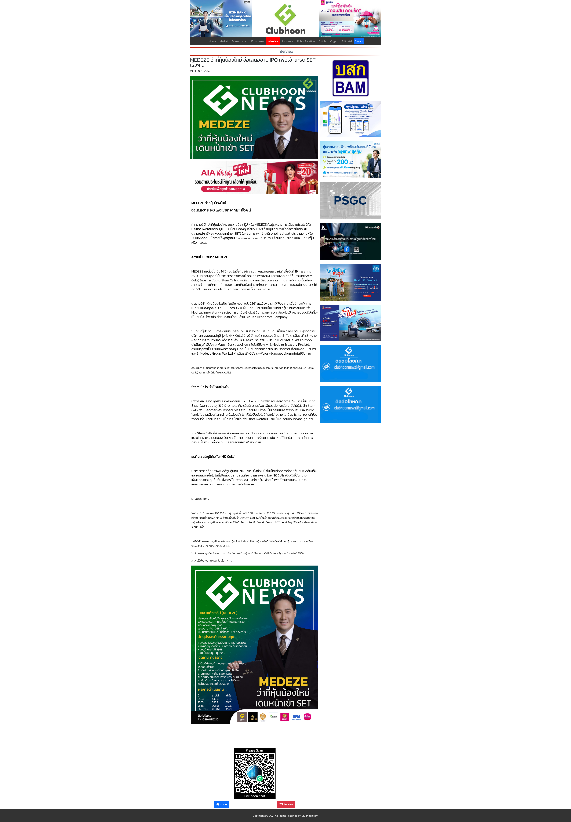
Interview (273, 41)
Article (322, 41)
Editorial (347, 41)
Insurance (288, 41)
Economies (258, 41)
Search (359, 41)
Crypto (334, 41)
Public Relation (306, 41)
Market (223, 41)
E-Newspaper (239, 41)
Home (212, 41)
